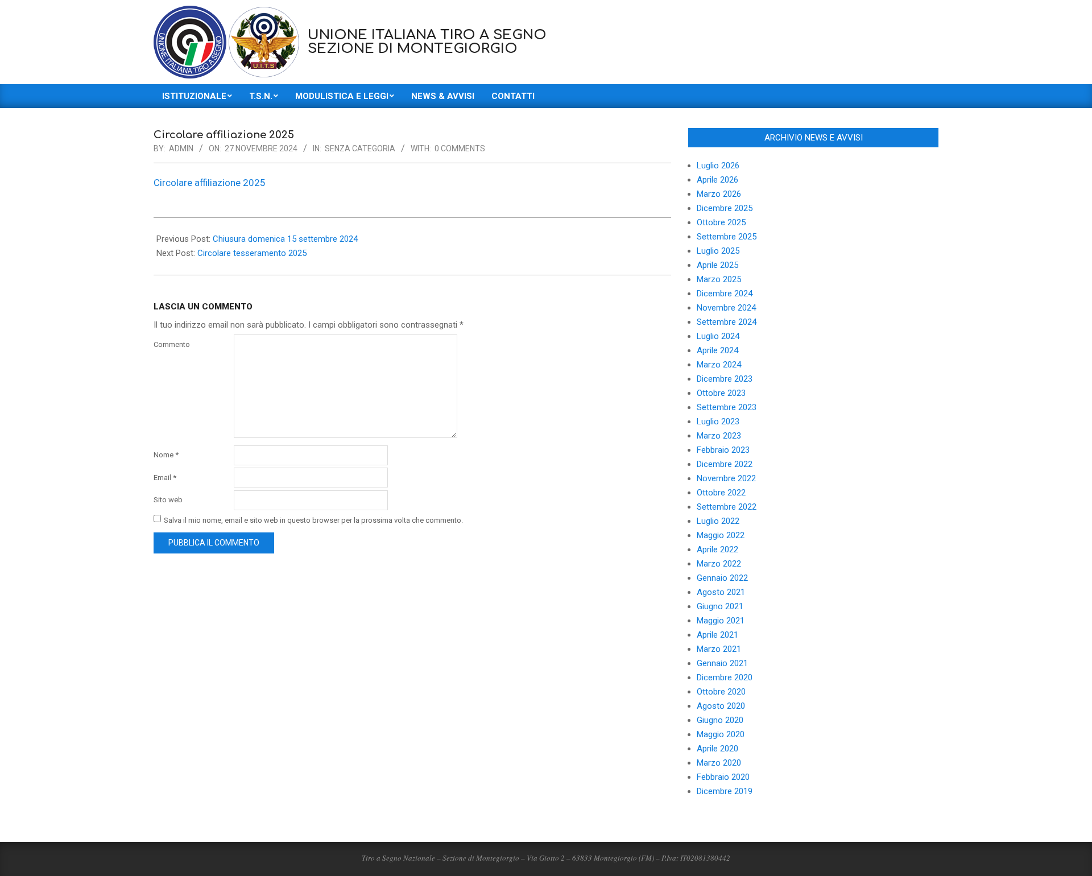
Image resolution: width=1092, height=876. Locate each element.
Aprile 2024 (717, 350)
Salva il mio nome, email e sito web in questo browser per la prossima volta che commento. (313, 519)
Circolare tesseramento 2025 (252, 253)
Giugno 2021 (720, 606)
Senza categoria (360, 148)
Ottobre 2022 (721, 492)
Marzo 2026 (719, 194)
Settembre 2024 (726, 322)
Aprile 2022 (717, 549)
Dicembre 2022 (724, 464)
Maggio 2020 (720, 734)
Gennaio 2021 (722, 663)
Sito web (168, 499)
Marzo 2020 (719, 763)
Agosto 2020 (721, 706)
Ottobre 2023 (721, 393)
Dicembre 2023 (724, 379)
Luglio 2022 (718, 521)
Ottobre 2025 (721, 222)
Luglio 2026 (718, 165)
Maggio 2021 (720, 620)
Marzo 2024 (719, 365)
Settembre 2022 (726, 507)
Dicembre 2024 (724, 293)
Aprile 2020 (717, 748)
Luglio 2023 (718, 421)
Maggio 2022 (720, 535)
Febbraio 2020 (723, 777)
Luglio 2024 (718, 336)
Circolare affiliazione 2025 (210, 182)
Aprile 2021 (717, 635)
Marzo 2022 (719, 564)
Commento (172, 344)
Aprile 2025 (717, 265)
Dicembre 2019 (724, 791)
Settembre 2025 (726, 237)
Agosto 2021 (721, 592)
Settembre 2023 (726, 407)
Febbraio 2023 (723, 450)
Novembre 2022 (726, 478)
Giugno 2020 (720, 720)
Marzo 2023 (719, 436)
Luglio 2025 (718, 251)
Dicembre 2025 (724, 208)
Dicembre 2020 (724, 677)
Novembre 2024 (726, 308)
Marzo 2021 (719, 649)
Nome (166, 455)
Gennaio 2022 (722, 578)
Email (165, 477)
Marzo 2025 (719, 279)
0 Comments (460, 148)
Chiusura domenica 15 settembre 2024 (285, 239)
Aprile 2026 (717, 180)
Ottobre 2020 (721, 692)
